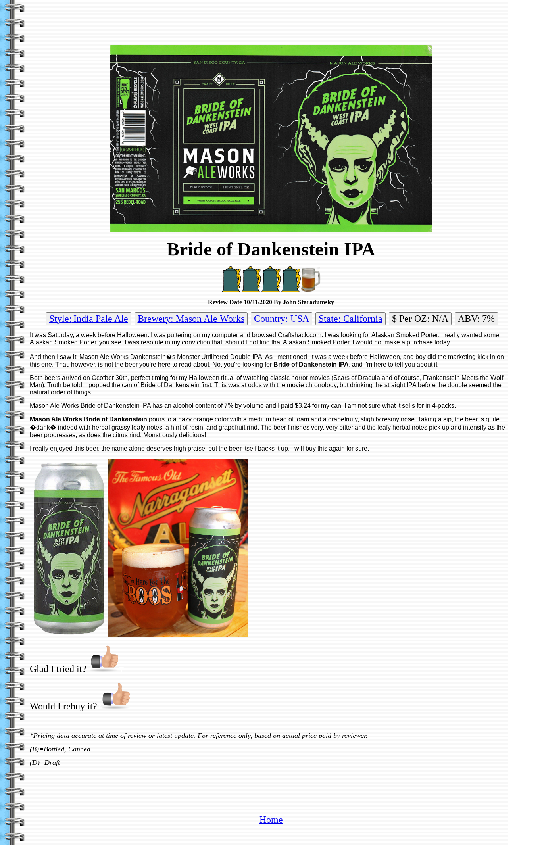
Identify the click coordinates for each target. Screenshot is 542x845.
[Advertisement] (271, 21)
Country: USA (281, 318)
